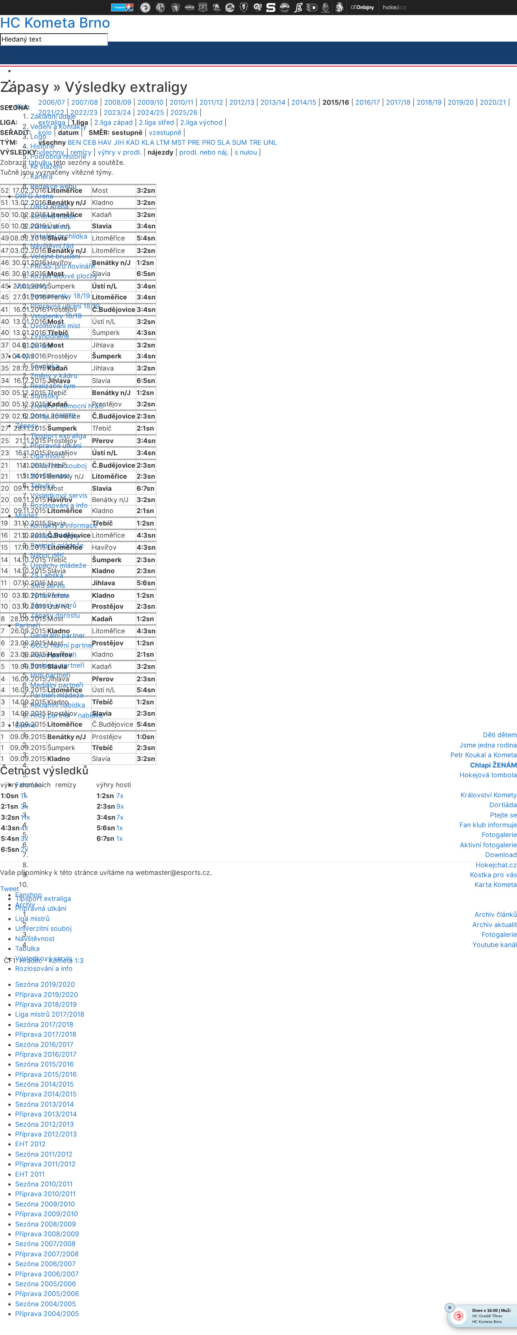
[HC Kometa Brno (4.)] (189, 7)
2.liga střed (156, 122)
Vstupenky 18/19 (56, 316)
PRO (208, 142)
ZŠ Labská (46, 575)
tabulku (39, 162)
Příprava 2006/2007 (47, 1274)
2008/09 (117, 102)
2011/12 (211, 102)
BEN (74, 142)
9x (120, 806)
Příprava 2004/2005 (47, 1314)
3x (24, 806)
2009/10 (150, 102)
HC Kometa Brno (55, 22)
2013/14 (272, 102)
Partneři (27, 625)
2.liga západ (113, 122)
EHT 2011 (30, 1174)
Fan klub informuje (488, 825)
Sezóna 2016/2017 (44, 1044)
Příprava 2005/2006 (47, 1294)
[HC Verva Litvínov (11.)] (284, 7)
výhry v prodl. (120, 152)
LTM (163, 142)
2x (24, 849)
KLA (148, 142)
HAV (105, 142)
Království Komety (489, 795)
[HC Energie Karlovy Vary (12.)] (298, 7)
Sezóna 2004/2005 (45, 1304)
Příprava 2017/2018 (45, 1034)
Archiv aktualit (494, 925)
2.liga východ (201, 122)
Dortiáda (503, 805)
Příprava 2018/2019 (46, 1004)
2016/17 (367, 102)
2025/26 (184, 112)
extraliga (51, 122)
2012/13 (241, 102)
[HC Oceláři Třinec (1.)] (145, 7)
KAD (133, 142)
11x (25, 817)
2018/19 (429, 102)
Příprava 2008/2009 (47, 1234)
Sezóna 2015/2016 (44, 1064)
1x (23, 796)
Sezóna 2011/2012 (44, 1154)
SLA (223, 142)
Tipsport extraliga (43, 898)
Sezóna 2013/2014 (44, 1104)
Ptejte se (503, 815)
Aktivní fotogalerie (488, 845)
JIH (119, 142)
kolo (45, 132)
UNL (270, 142)
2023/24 (117, 112)
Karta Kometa (496, 884)
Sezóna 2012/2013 (44, 1124)
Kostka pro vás (493, 875)
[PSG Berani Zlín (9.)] (257, 7)
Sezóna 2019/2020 (45, 984)
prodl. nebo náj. (204, 152)
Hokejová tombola (488, 775)
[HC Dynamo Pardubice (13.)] (312, 7)
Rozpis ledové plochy (64, 276)
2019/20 (461, 102)
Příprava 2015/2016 (46, 1074)
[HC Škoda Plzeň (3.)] (175, 7)
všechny (51, 152)
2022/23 (84, 112)
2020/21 (493, 102)
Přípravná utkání (40, 908)
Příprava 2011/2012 (45, 1164)
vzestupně (165, 132)
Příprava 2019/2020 (46, 995)
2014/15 (303, 102)
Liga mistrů (32, 919)
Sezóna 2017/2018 (44, 1024)
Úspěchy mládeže (58, 565)
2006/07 (51, 102)
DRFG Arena (34, 196)
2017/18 (398, 102)
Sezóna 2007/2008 (45, 1244)
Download (501, 855)
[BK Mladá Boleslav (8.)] (244, 7)
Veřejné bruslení (55, 256)
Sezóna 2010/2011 (44, 1184)
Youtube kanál (494, 945)
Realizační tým (52, 386)
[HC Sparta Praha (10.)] (271, 7)
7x (120, 796)
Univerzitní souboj (43, 928)
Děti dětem (500, 735)
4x (24, 828)
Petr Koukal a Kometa (483, 755)
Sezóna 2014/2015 (44, 1084)
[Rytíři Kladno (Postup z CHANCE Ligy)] (325, 7)
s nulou (246, 152)
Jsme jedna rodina (488, 745)
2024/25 (150, 112)
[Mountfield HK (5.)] (203, 7)
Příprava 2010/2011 (45, 1194)
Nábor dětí (47, 555)
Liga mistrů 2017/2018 (49, 1014)
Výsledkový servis (43, 958)
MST (178, 142)
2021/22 (51, 112)
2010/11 (181, 102)
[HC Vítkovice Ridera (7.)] (230, 7)
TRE (255, 142)
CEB (89, 142)
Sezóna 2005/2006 (45, 1284)
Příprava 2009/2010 (46, 1214)
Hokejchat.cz (496, 865)
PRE (194, 142)
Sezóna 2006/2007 (45, 1264)
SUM (239, 142)
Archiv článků (496, 914)
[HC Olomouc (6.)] (216, 7)
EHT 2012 (30, 1144)
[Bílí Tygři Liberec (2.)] (160, 7)
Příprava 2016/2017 (45, 1054)
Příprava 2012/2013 (46, 1134)
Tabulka (27, 948)
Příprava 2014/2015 (46, 1094)
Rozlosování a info (59, 505)
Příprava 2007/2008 (47, 1254)
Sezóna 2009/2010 (45, 1204)
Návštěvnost (35, 939)
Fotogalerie (499, 835)
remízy (81, 152)
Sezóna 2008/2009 (45, 1224)
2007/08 (84, 102)
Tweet (9, 889)
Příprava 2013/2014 (46, 1114)
